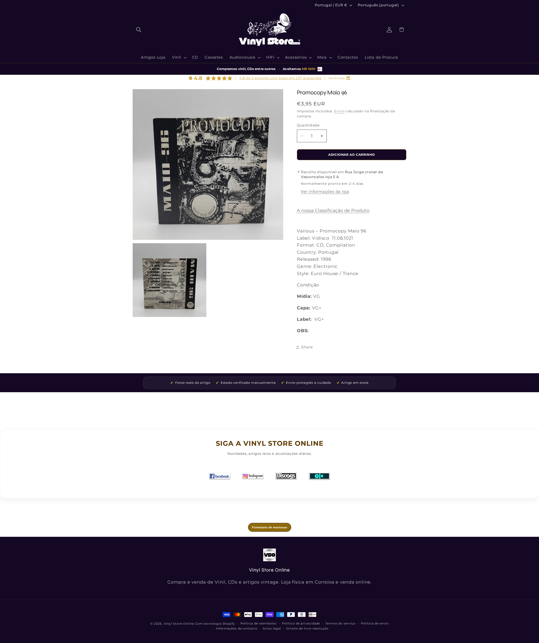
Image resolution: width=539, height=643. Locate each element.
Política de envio (374, 623)
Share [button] (307, 347)
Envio (339, 111)
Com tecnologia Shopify (215, 624)
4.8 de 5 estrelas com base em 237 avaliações (280, 78)
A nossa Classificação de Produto (333, 210)
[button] (139, 30)
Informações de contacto (236, 628)
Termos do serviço (340, 623)
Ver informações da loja (325, 191)
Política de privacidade (301, 623)
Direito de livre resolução (307, 628)
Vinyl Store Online (179, 624)
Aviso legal (272, 628)
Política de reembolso (258, 623)
